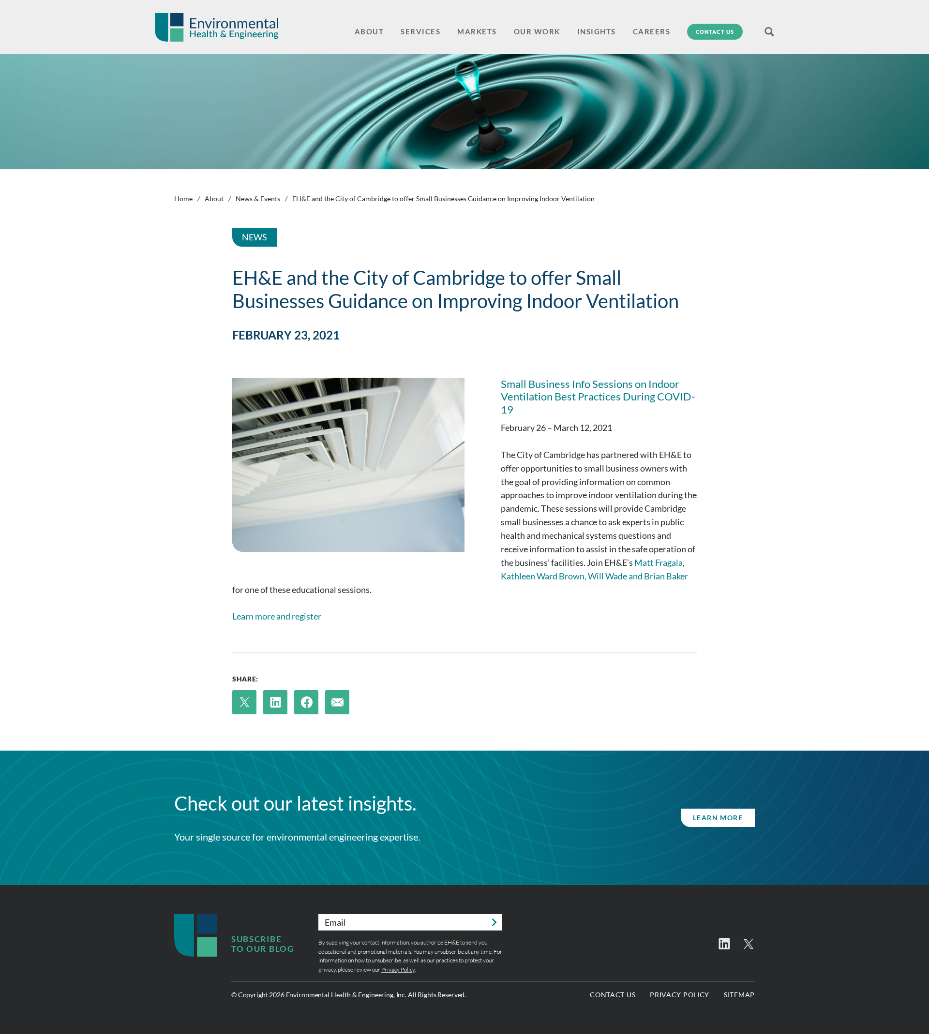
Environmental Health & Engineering (216, 27)
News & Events (258, 198)
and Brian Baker (658, 576)
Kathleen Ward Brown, (543, 576)
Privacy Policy (398, 969)
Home (183, 198)
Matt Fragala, (659, 562)
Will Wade (607, 576)
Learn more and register (276, 616)
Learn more (718, 817)
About (214, 198)
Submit (494, 922)
